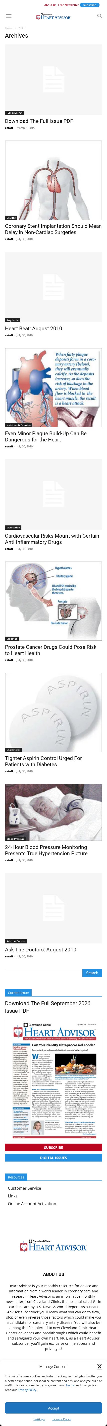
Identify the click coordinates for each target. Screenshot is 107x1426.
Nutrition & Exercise (18, 425)
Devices (11, 217)
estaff (9, 128)
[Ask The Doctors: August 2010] (53, 908)
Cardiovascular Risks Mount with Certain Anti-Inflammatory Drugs (52, 539)
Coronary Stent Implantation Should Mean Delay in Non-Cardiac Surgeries (53, 229)
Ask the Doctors (16, 941)
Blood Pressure (15, 838)
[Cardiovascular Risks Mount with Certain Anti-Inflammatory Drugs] (53, 494)
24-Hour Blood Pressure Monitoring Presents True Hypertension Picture (46, 850)
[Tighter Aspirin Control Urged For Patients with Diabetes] (53, 712)
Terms (70, 1385)
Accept (53, 1408)
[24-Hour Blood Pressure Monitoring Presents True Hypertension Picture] (53, 812)
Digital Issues (53, 1157)
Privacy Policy (27, 1390)
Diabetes (11, 638)
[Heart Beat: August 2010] (53, 287)
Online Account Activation (32, 1203)
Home (9, 28)
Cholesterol (13, 750)
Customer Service (24, 1188)
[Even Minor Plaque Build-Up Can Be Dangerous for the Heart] (53, 387)
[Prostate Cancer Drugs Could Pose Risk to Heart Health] (53, 601)
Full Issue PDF (14, 112)
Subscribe (89, 5)
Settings (39, 1419)
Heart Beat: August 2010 (33, 329)
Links (12, 1196)
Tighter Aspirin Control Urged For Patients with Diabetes (43, 761)
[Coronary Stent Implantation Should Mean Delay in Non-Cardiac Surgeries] (53, 180)
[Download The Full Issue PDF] (53, 79)
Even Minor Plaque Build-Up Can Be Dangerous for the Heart (46, 436)
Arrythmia (12, 320)
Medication (13, 527)
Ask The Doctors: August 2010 (40, 950)
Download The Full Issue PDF (39, 121)
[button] (99, 1366)
